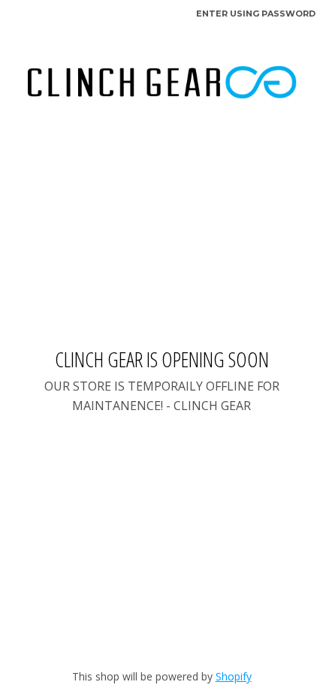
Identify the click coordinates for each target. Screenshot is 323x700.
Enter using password (255, 13)
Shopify (234, 676)
